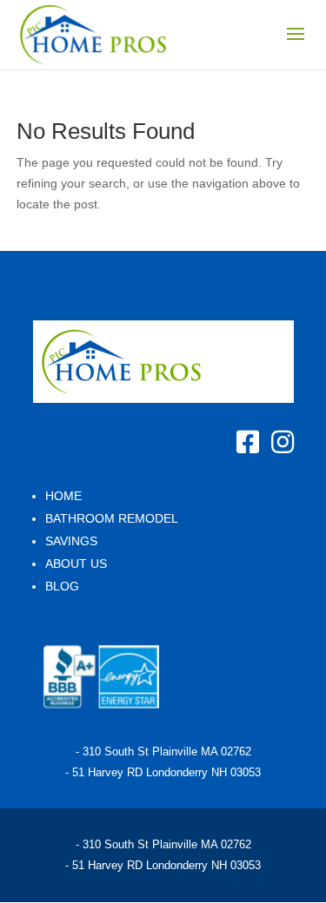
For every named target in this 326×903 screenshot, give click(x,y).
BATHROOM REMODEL (111, 518)
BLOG (62, 586)
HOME (63, 496)
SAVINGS (71, 541)
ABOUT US (76, 563)
